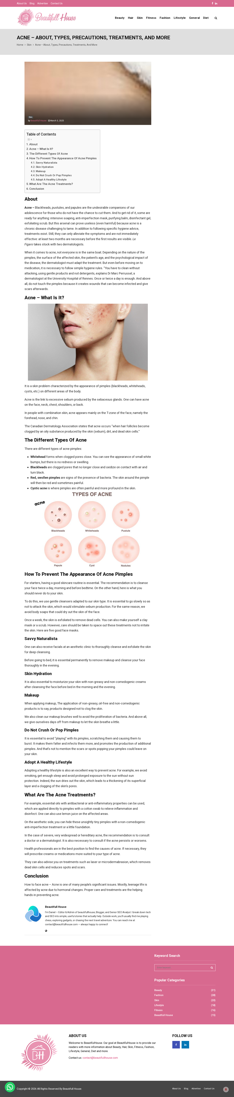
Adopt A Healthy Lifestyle (51, 179)
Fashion (165, 17)
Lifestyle (180, 17)
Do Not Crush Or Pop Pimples (54, 175)
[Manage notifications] (226, 1089)
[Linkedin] (185, 1044)
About (33, 144)
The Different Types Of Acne (48, 153)
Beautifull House (38, 120)
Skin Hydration (45, 167)
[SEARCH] (211, 967)
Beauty (120, 17)
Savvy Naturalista (46, 162)
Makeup (41, 171)
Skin (140, 17)
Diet (206, 17)
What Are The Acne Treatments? (51, 184)
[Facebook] (176, 1044)
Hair (130, 17)
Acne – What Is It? (41, 149)
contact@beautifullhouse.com (100, 1057)
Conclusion (36, 188)
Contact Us (57, 3)
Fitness (151, 17)
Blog (32, 3)
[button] (10, 1087)
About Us (22, 3)
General (194, 17)
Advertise (42, 3)
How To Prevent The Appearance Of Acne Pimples (63, 158)
